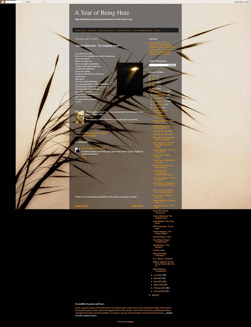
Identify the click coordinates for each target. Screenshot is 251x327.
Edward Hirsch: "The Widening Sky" (161, 127)
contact (157, 30)
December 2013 (160, 92)
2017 (154, 76)
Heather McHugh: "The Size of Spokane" (164, 151)
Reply (84, 157)
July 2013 (158, 108)
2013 (154, 89)
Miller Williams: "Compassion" (160, 270)
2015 (154, 82)
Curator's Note (159, 250)
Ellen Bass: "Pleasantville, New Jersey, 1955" (163, 139)
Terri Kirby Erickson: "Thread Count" (161, 241)
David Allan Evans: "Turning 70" (160, 212)
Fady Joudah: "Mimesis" (163, 134)
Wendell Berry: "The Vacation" (161, 246)
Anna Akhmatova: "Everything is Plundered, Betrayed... (163, 173)
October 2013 (159, 98)
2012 (154, 295)
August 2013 (159, 104)
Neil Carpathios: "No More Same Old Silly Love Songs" (163, 145)
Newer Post (81, 206)
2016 (154, 79)
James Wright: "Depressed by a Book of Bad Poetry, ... (164, 185)
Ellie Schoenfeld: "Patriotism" (160, 255)
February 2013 (160, 288)
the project (92, 30)
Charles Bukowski (89, 136)
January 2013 (159, 291)
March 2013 (158, 285)
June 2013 (158, 275)
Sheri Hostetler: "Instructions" (159, 117)
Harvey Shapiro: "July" (162, 237)
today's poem (80, 30)
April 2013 (158, 282)
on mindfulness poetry (143, 30)
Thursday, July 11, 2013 (95, 148)
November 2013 (160, 95)
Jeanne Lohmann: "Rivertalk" (160, 111)
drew (83, 148)
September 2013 (160, 101)
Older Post (137, 206)
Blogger (130, 322)
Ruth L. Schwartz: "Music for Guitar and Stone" (163, 191)
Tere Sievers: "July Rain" (163, 131)
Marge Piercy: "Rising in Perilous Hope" (163, 166)
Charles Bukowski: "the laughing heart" (162, 217)
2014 (154, 86)
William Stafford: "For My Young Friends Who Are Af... (163, 264)
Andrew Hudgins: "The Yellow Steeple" (162, 233)
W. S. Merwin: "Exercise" (163, 259)
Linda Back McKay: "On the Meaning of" (164, 179)
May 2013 (158, 278)
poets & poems (107, 30)
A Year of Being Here (102, 12)
